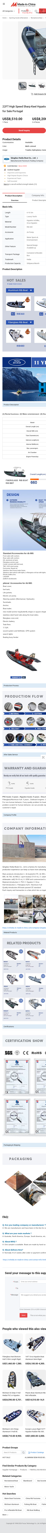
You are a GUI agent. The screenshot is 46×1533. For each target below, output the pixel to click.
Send (23, 1315)
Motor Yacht (9, 1486)
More (4, 1514)
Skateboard (27, 1481)
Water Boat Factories (12, 1498)
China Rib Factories (33, 1498)
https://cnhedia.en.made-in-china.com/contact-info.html (24, 1259)
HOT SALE (6, 1457)
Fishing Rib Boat (30, 1504)
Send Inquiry (24, 130)
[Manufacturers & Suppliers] (23, 4)
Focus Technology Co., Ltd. (31, 1523)
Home (4, 18)
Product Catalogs (37, 1452)
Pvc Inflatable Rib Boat (13, 1510)
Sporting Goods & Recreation (18, 18)
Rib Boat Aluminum (11, 1504)
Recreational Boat (36, 18)
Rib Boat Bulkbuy (33, 1510)
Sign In (6, 184)
